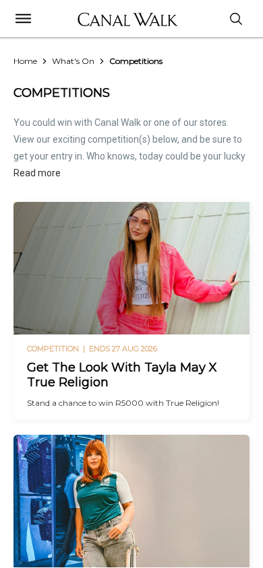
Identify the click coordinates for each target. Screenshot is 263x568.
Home (25, 61)
